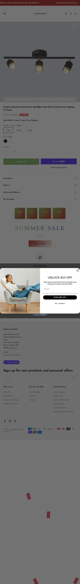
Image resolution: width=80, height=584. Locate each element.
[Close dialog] (78, 270)
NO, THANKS (60, 303)
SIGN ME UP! (60, 297)
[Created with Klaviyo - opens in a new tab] (40, 314)
